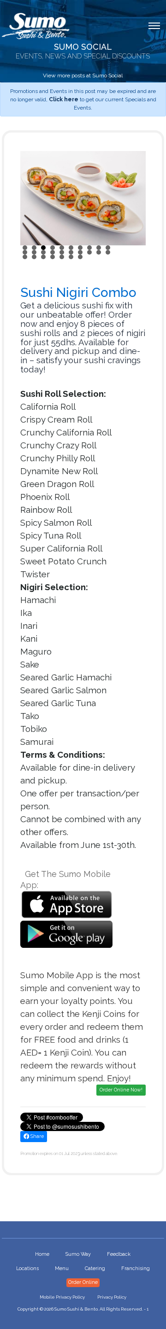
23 (43, 257)
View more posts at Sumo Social (83, 75)
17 (80, 252)
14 (52, 252)
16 (71, 252)
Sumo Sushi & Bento (76, 1309)
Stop (141, 256)
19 (98, 252)
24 (52, 257)
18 (89, 252)
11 (25, 252)
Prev (32, 198)
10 (108, 247)
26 (71, 257)
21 (25, 257)
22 (34, 257)
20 (108, 252)
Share (36, 1136)
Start (134, 256)
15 (61, 252)
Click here (63, 99)
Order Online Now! (121, 1089)
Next (133, 198)
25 (61, 257)
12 (34, 252)
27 (80, 257)
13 (43, 252)
